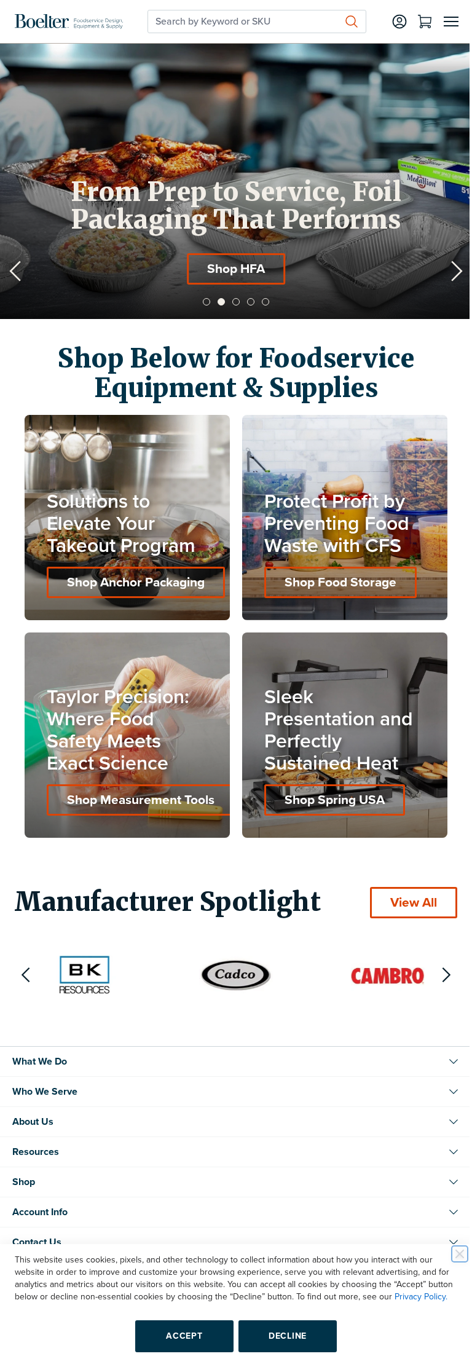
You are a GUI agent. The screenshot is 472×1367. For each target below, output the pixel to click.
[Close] (450, 1241)
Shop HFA (204, 269)
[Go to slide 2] (217, 301)
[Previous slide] (15, 271)
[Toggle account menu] (390, 21)
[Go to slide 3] (231, 301)
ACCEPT (180, 1336)
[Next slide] (447, 271)
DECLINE (283, 1336)
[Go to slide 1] (202, 301)
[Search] (342, 21)
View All (404, 893)
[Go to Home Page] (69, 21)
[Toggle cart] (415, 21)
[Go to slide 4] (246, 301)
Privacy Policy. (41, 1296)
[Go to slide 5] (261, 301)
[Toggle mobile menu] (442, 21)
